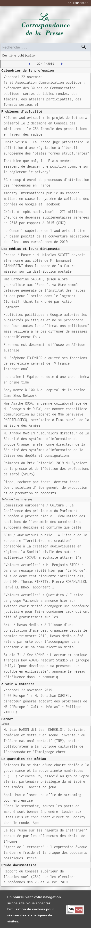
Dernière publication (19, 55)
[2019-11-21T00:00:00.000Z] (29, 64)
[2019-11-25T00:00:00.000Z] (62, 64)
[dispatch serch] (84, 47)
